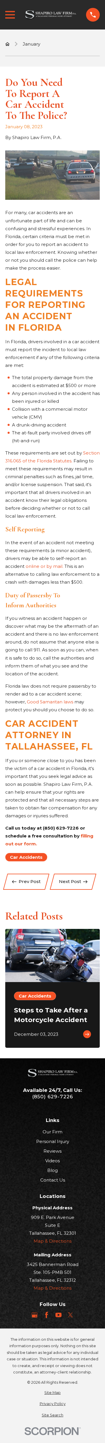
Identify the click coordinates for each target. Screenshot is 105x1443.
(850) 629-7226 (52, 1096)
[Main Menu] (10, 15)
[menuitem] (52, 1393)
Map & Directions (52, 1241)
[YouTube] (58, 1315)
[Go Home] (7, 44)
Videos (52, 1160)
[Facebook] (46, 1315)
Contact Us (52, 1180)
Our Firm (52, 1132)
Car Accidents (26, 857)
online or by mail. (45, 566)
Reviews (52, 1151)
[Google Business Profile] (35, 1315)
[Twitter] (70, 1315)
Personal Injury (52, 1141)
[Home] (50, 15)
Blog (52, 1170)
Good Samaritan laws (50, 702)
